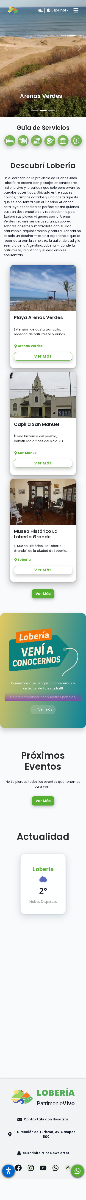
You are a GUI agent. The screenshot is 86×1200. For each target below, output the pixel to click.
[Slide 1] (34, 110)
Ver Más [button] (43, 356)
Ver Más (43, 593)
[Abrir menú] (8, 1171)
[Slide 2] (43, 110)
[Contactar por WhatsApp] (77, 1171)
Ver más (45, 709)
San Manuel (41, 96)
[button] (43, 1119)
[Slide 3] (51, 110)
